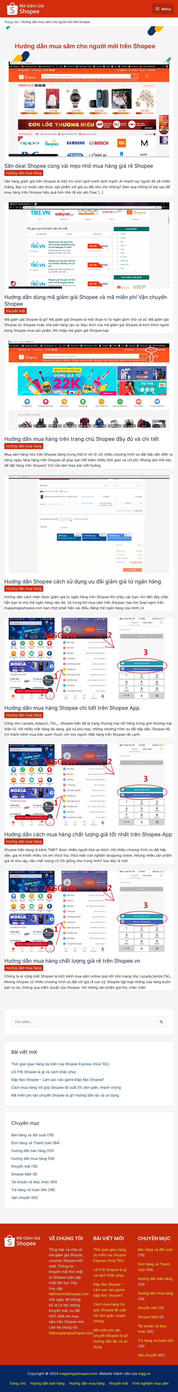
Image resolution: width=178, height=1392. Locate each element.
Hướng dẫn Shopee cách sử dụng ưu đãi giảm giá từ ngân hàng (82, 581)
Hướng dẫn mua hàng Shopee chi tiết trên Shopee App (72, 708)
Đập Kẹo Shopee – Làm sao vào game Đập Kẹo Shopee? (57, 1079)
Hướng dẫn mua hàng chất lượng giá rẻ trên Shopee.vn (72, 961)
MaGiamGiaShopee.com (69, 1294)
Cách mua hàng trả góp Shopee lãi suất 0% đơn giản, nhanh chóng (66, 1087)
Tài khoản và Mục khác (30, 1182)
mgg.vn (144, 1373)
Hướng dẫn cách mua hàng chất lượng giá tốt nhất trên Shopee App (88, 834)
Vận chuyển (20, 1197)
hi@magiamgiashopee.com (71, 1333)
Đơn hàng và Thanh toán (31, 1143)
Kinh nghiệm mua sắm (151, 1383)
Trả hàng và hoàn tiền (29, 1190)
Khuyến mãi (15, 311)
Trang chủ (17, 1383)
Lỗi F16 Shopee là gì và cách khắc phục (43, 1072)
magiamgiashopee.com (78, 1373)
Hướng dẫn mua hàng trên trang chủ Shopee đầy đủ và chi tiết (81, 439)
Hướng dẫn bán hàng (28, 1150)
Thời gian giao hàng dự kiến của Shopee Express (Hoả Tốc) (60, 1064)
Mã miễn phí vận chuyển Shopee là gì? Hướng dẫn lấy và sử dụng (65, 1095)
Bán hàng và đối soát (28, 1135)
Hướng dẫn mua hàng (23, 173)
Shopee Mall (21, 1174)
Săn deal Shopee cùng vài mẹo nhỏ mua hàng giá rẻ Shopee (78, 166)
